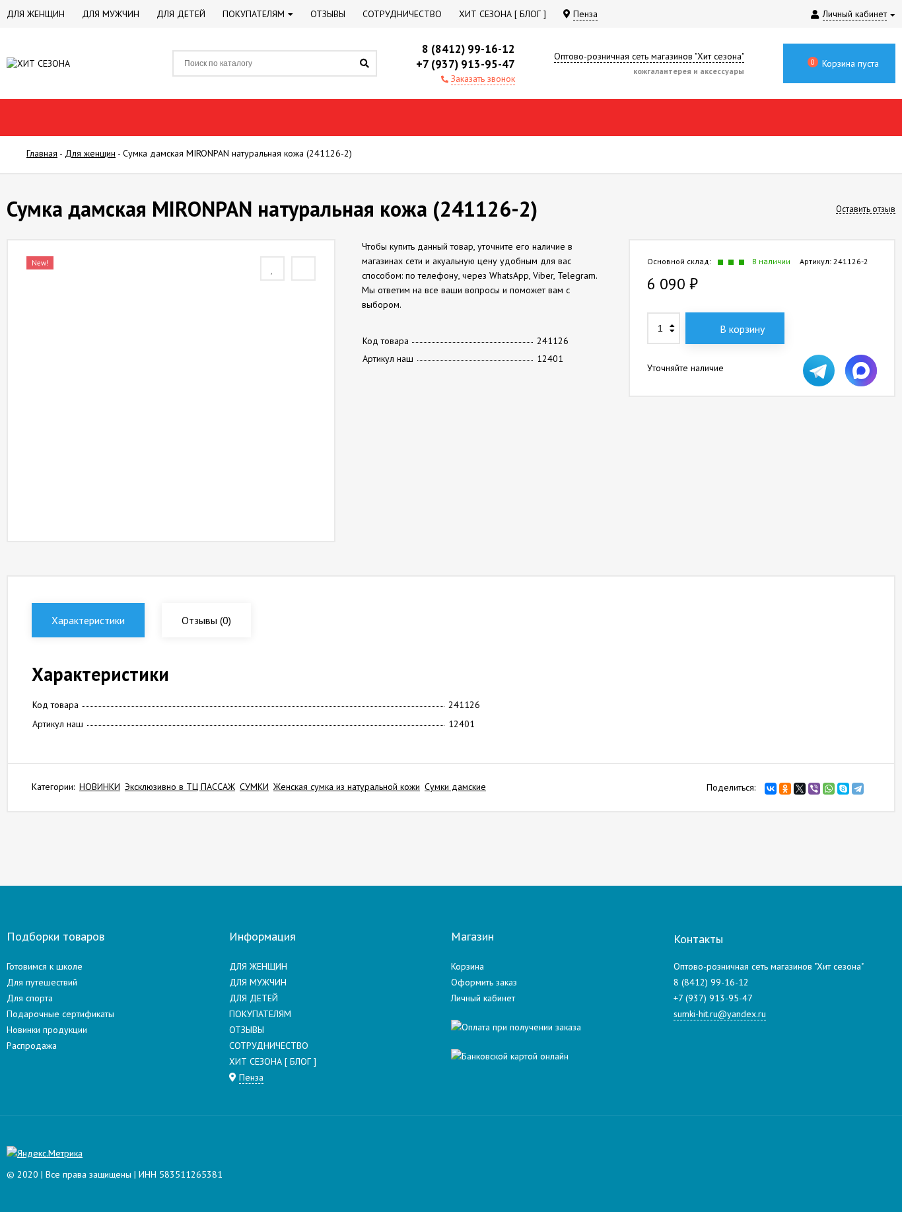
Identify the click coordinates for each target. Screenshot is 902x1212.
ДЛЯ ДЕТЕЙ (253, 998)
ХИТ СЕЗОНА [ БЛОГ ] (272, 1061)
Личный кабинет (483, 998)
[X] (800, 789)
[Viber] (814, 789)
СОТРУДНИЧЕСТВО (268, 1046)
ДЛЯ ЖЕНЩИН (258, 966)
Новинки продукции (47, 1030)
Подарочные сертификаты (60, 1014)
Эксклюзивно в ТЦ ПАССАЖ (180, 787)
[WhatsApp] (829, 789)
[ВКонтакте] (771, 789)
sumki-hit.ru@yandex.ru (720, 1014)
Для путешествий (42, 982)
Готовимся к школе (45, 966)
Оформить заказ (484, 982)
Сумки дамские (455, 787)
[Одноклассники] (785, 789)
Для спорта (30, 998)
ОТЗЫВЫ (246, 1030)
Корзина (467, 966)
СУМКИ (254, 787)
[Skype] (843, 789)
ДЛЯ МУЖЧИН (258, 982)
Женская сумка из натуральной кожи (346, 787)
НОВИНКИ (99, 787)
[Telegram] (858, 789)
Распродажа (32, 1046)
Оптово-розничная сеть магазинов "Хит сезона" (649, 56)
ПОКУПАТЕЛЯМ (260, 1014)
